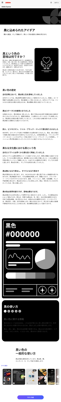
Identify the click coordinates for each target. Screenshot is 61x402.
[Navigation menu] (2, 2)
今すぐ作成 (30, 397)
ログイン (56, 2)
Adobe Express (6, 7)
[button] (51, 2)
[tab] (5, 311)
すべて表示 (4, 366)
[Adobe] (8, 2)
